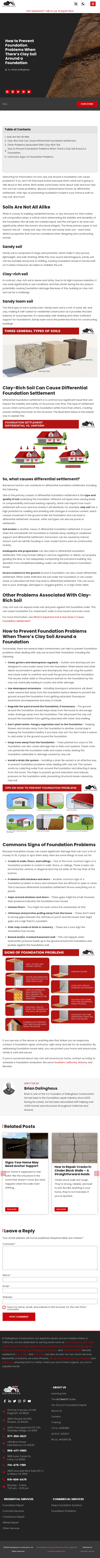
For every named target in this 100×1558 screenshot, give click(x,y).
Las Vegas (22, 1354)
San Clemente (73, 1342)
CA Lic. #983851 (60, 1428)
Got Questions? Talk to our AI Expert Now (50, 11)
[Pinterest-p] (24, 1401)
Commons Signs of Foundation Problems (30, 156)
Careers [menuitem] (39, 1547)
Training (56, 1422)
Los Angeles (50, 1350)
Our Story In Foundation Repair (69, 1405)
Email (6, 1286)
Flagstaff (84, 1358)
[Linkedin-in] (10, 1401)
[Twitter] (14, 1401)
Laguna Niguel (34, 1350)
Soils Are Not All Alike (18, 136)
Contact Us (52, 1551)
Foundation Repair (13, 1505)
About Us (59, 1387)
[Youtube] (29, 1401)
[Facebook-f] (5, 1401)
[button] (76, 4)
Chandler (62, 1358)
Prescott (73, 1358)
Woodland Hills (72, 1350)
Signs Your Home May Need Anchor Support (22, 1164)
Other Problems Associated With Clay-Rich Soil (34, 144)
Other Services (11, 1528)
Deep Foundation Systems (66, 1505)
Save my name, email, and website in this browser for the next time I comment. (46, 1308)
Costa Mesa (17, 1350)
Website (7, 1297)
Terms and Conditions (66, 1547)
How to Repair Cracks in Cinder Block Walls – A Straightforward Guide (73, 1170)
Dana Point (54, 1346)
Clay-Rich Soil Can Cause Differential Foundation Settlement (41, 140)
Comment (8, 1244)
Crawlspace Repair (14, 1516)
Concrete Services (13, 1511)
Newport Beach (38, 1346)
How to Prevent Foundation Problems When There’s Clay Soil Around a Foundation (47, 150)
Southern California (65, 1062)
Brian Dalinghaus (21, 69)
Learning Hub (58, 1393)
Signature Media (87, 1551)
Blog (5, 103)
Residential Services (18, 1499)
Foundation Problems (63, 1511)
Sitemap (61, 1551)
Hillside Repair (11, 1522)
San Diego (22, 1346)
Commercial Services (68, 1499)
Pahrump (39, 1354)
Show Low (7, 1362)
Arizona (82, 1062)
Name (6, 1275)
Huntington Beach (72, 1346)
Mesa (52, 1358)
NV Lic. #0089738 (61, 1439)
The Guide (63, 1399)
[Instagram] (19, 1401)
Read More (12, 1209)
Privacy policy (50, 1547)
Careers (56, 1416)
